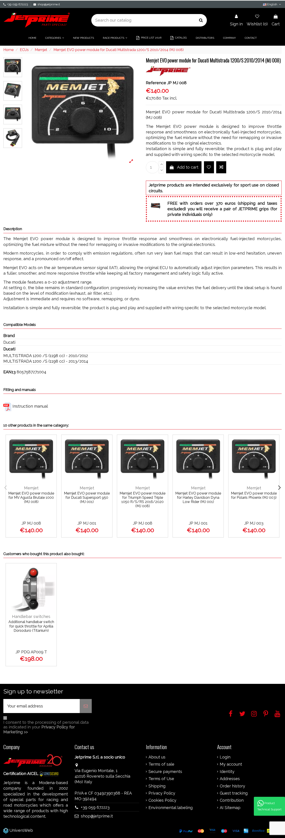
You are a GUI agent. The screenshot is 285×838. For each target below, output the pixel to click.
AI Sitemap (230, 808)
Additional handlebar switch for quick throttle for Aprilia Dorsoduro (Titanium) (31, 626)
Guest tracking (234, 793)
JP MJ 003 (253, 523)
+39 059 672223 (17, 4)
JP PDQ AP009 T (31, 652)
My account (231, 764)
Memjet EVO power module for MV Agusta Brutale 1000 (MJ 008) (31, 497)
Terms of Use (161, 779)
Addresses (230, 779)
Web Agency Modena (54, 830)
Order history (232, 786)
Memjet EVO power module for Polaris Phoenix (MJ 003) (254, 495)
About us (157, 757)
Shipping (157, 786)
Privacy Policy (162, 793)
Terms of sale (161, 764)
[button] (55, 37)
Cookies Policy (162, 800)
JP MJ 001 (86, 523)
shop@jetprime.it (48, 4)
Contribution (232, 800)
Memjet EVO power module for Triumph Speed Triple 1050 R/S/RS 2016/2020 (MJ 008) (142, 499)
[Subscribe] (86, 706)
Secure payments (165, 772)
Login (225, 757)
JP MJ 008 (31, 523)
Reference (156, 82)
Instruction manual (30, 406)
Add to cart (187, 167)
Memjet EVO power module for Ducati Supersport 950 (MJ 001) (87, 497)
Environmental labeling (171, 808)
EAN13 (9, 372)
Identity (227, 772)
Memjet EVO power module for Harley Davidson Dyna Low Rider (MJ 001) (198, 497)
